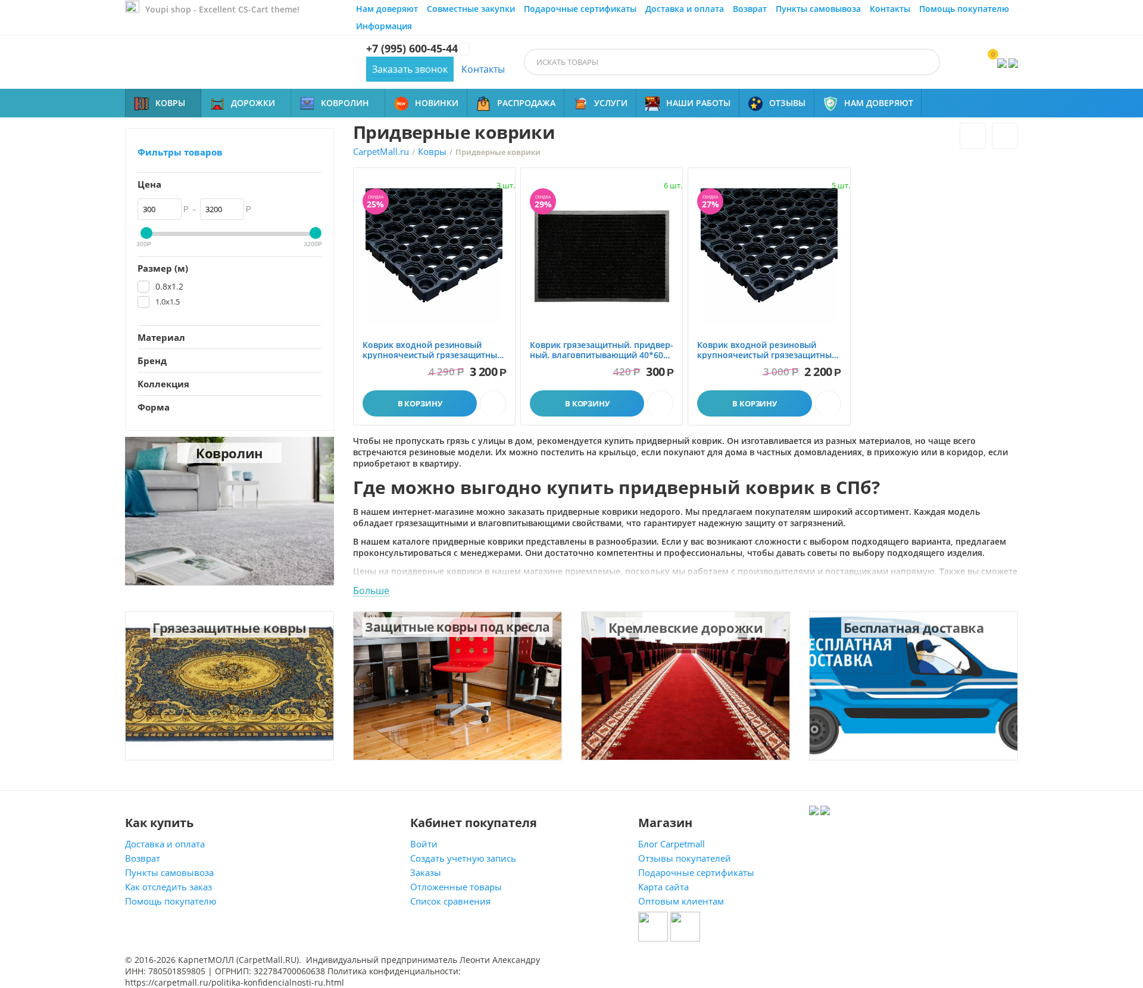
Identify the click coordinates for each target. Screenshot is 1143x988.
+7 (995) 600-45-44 (412, 48)
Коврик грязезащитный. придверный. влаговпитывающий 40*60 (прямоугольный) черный (601, 350)
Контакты (890, 8)
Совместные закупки (471, 8)
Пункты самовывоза (818, 8)
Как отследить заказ (168, 887)
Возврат (750, 8)
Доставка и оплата (684, 8)
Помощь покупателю (964, 8)
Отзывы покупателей (684, 858)
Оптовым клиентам (681, 901)
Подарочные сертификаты (580, 8)
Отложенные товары (456, 887)
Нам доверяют (387, 8)
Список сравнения (450, 901)
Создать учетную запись (463, 858)
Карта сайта (663, 887)
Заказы (425, 872)
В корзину (420, 403)
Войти (424, 844)
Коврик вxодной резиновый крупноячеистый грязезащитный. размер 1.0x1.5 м (434, 350)
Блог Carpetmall (671, 844)
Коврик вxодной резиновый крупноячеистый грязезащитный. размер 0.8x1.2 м (768, 350)
